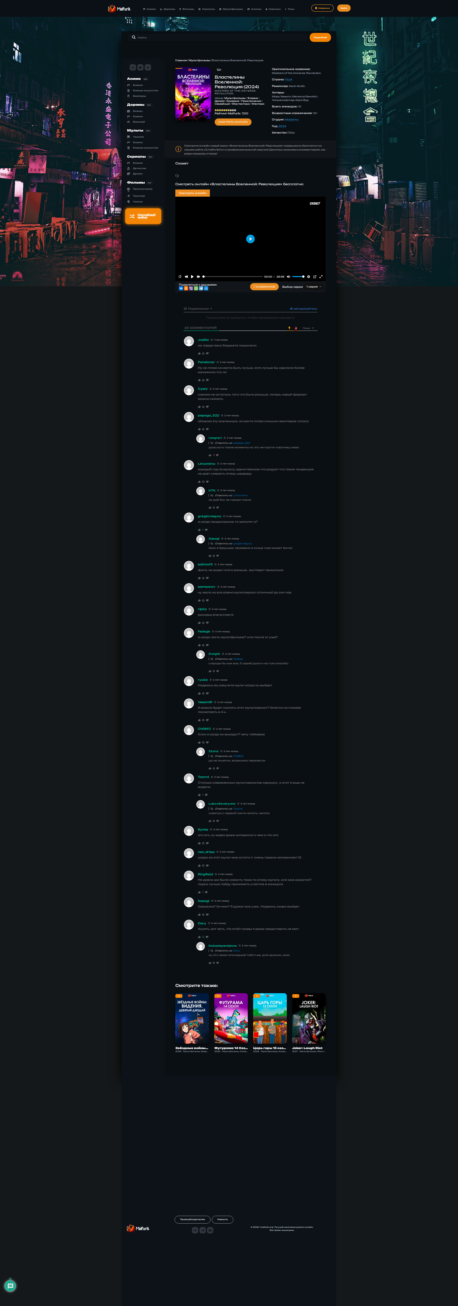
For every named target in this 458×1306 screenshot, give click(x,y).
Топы (291, 9)
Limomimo (240, 495)
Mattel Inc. (292, 119)
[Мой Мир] (206, 288)
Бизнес (138, 111)
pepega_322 (241, 442)
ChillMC (238, 756)
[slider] (232, 276)
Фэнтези (258, 103)
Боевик (138, 85)
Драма (138, 173)
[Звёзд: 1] (216, 110)
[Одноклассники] (186, 288)
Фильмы (188, 9)
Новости (222, 1219)
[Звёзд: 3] (220, 110)
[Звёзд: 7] (229, 110)
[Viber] (191, 288)
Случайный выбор (146, 216)
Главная (181, 60)
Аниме (151, 9)
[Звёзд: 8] (231, 110)
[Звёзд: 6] (226, 110)
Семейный (222, 103)
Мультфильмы (233, 9)
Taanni (237, 808)
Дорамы (169, 9)
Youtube (138, 136)
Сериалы (208, 9)
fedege (238, 658)
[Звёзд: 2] (218, 110)
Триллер (139, 196)
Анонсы (256, 9)
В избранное (265, 286)
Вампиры (139, 96)
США (288, 79)
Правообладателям (192, 1219)
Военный (139, 121)
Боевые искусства (145, 90)
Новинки (275, 9)
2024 (282, 126)
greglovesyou (242, 543)
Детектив (139, 168)
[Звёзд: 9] (233, 110)
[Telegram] (201, 288)
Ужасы (138, 201)
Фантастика (241, 103)
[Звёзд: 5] (224, 110)
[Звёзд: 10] (235, 110)
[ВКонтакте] (181, 288)
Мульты (135, 130)
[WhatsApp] (196, 288)
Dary (236, 950)
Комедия (232, 100)
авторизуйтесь (305, 308)
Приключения (142, 189)
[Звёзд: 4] (222, 110)
